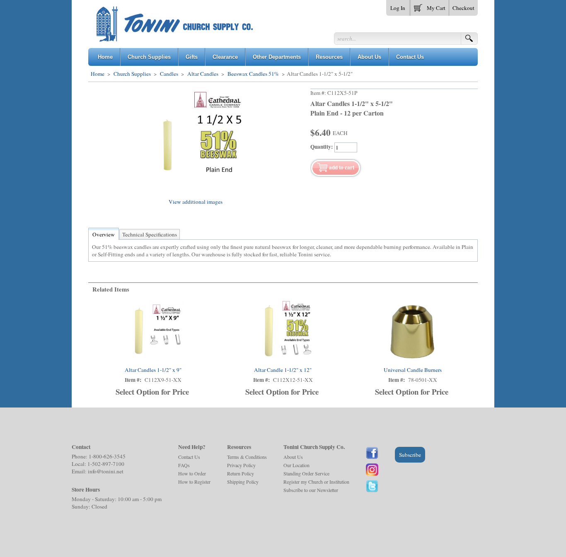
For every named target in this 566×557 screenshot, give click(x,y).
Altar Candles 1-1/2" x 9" (153, 370)
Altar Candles (203, 73)
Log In (397, 8)
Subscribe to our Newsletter (310, 490)
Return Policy (240, 473)
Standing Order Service (306, 473)
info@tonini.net (105, 471)
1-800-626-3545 (107, 456)
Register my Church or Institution (316, 481)
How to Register (194, 481)
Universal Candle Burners (413, 370)
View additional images (196, 201)
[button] (429, 6)
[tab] (103, 234)
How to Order (192, 473)
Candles (169, 73)
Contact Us (189, 456)
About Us (293, 456)
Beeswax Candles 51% (253, 73)
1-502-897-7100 (105, 464)
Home (97, 73)
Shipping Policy (243, 481)
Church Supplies (132, 73)
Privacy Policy (241, 465)
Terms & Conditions (247, 456)
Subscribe (410, 454)
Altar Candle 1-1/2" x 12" (283, 370)
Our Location (296, 465)
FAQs (184, 465)
